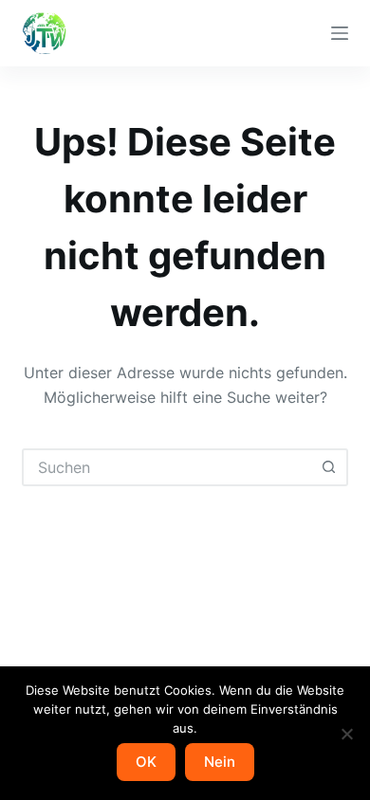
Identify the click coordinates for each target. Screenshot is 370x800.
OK (146, 762)
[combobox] (167, 467)
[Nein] (346, 733)
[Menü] (339, 33)
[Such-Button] (329, 467)
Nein (219, 762)
